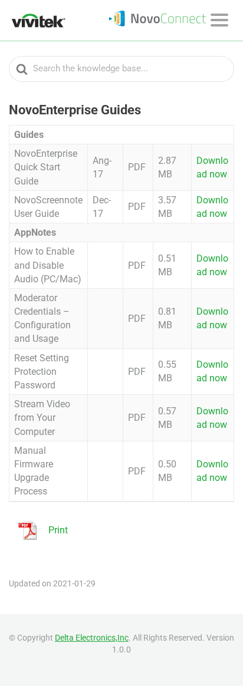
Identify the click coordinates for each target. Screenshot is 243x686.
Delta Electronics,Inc (92, 637)
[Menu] (219, 20)
